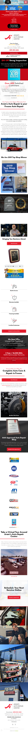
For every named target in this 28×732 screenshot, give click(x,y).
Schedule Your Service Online (14, 331)
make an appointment (6, 385)
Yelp (15, 725)
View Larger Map (14, 576)
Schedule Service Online (14, 53)
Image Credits (12, 727)
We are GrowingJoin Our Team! (14, 25)
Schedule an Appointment (14, 597)
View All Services (14, 379)
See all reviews (14, 97)
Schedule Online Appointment (14, 449)
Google (12, 725)
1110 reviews (17, 44)
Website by (14, 730)
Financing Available (14, 313)
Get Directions (14, 721)
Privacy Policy (16, 727)
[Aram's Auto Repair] (14, 37)
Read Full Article (14, 243)
